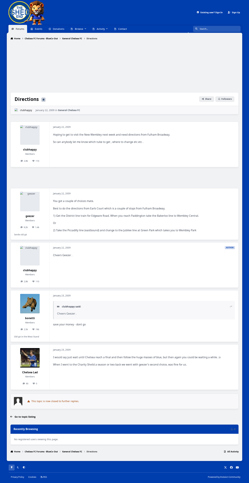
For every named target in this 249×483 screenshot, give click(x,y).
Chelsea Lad (30, 372)
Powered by (224, 477)
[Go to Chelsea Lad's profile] (30, 358)
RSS (45, 477)
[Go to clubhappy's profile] (16, 110)
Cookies (32, 477)
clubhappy (26, 110)
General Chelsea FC (69, 110)
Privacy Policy (17, 477)
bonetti (30, 318)
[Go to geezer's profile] (30, 201)
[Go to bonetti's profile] (30, 303)
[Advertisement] (124, 66)
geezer (30, 216)
